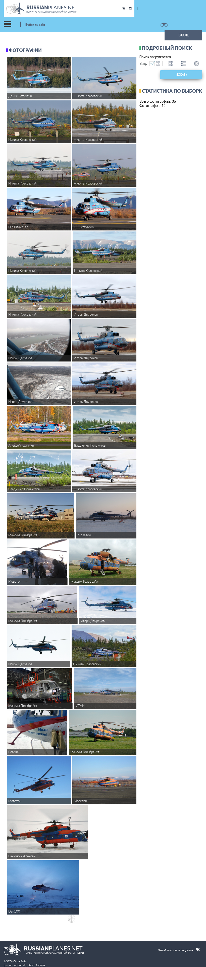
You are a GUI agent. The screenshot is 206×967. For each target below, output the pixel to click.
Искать (181, 75)
